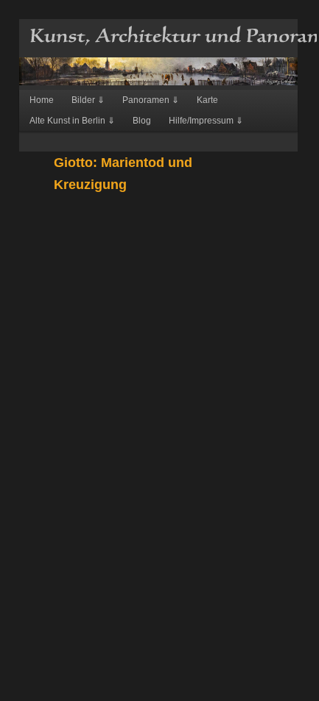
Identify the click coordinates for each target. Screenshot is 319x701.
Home (41, 100)
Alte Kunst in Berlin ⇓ (72, 120)
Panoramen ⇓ (150, 100)
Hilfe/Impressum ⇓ (206, 120)
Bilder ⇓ (88, 100)
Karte (207, 100)
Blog (142, 120)
